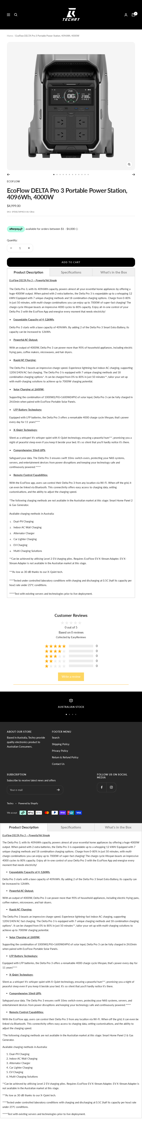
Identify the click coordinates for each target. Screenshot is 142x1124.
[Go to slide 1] (53, 174)
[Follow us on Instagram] (111, 787)
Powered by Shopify (28, 803)
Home (10, 35)
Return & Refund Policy (65, 757)
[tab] (28, 272)
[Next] (133, 174)
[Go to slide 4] (63, 174)
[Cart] (133, 14)
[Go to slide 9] (78, 174)
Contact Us (58, 763)
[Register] (58, 790)
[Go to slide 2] (56, 174)
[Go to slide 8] (75, 174)
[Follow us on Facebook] (101, 787)
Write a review (71, 676)
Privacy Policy (60, 750)
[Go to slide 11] (85, 174)
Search (55, 737)
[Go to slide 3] (60, 174)
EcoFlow (13, 181)
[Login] (125, 14)
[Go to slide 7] (72, 174)
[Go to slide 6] (69, 174)
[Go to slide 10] (81, 174)
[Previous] (8, 174)
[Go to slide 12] (88, 174)
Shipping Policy (60, 744)
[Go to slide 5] (66, 174)
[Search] (15, 14)
